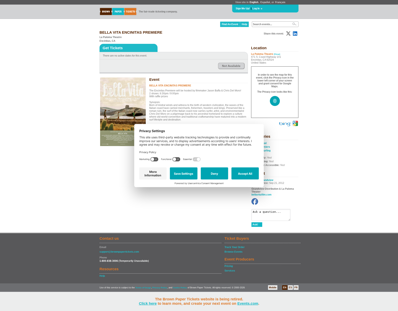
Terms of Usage (143, 287)
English (254, 2)
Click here (148, 303)
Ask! (255, 224)
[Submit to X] (288, 33)
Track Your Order (234, 247)
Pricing (228, 266)
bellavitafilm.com (261, 194)
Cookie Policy (180, 287)
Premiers (264, 146)
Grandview (267, 180)
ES (290, 287)
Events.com (247, 303)
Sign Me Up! (243, 8)
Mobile (273, 287)
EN (284, 287)
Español (265, 2)
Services (229, 270)
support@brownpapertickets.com (119, 251)
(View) (277, 54)
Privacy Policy (159, 287)
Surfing (266, 150)
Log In (256, 8)
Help (244, 24)
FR (296, 287)
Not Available (231, 66)
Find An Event (230, 24)
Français (280, 2)
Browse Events (233, 251)
